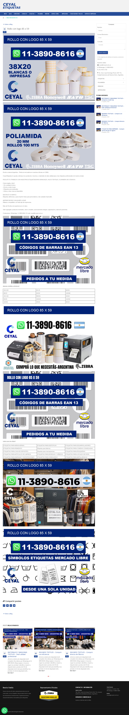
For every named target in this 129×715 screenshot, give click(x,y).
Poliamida (40, 14)
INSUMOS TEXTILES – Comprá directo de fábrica (50, 653)
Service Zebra (55, 14)
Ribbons (47, 14)
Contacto (24, 14)
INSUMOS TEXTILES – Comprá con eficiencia (19, 653)
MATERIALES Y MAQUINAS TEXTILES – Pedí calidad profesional (113, 106)
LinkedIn (11, 605)
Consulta (99, 41)
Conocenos (17, 14)
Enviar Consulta (103, 52)
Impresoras (65, 14)
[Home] (11, 6)
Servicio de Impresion (90, 14)
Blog (10, 14)
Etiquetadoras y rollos (76, 14)
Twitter (7, 605)
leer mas (10, 670)
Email (14, 605)
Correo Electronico (102, 34)
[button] (48, 676)
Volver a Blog (8, 24)
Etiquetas (31, 14)
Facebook (4, 605)
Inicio (5, 14)
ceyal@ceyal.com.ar (113, 695)
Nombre (99, 27)
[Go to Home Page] (3, 18)
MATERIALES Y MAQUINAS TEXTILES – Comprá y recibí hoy (113, 99)
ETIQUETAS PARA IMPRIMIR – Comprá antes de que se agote (81, 653)
